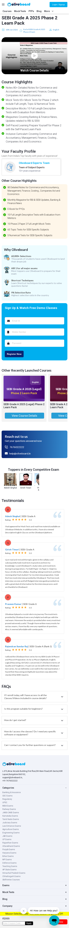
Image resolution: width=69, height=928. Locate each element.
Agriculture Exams (10, 829)
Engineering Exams (11, 833)
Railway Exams (9, 809)
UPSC (4, 802)
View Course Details (24, 415)
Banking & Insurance (11, 792)
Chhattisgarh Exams (11, 876)
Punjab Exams (8, 849)
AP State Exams (9, 870)
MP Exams (7, 859)
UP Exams (6, 839)
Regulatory (7, 799)
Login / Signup (58, 5)
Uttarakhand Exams (11, 846)
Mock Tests (20, 11)
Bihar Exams (8, 856)
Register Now (14, 354)
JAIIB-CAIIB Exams (10, 812)
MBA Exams (7, 806)
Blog (39, 11)
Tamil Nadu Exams (10, 819)
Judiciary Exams (9, 823)
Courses (7, 11)
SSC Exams (7, 796)
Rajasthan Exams (10, 843)
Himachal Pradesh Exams (13, 873)
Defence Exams (9, 863)
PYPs (31, 11)
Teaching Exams (9, 866)
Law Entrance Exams (11, 826)
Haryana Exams (9, 853)
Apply (29, 923)
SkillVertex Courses (11, 880)
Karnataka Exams (10, 816)
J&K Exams (7, 836)
